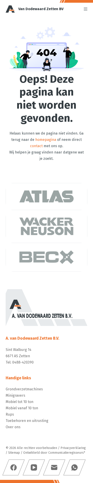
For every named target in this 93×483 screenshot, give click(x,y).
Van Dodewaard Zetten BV (40, 9)
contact (36, 146)
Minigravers (15, 395)
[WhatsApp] (74, 467)
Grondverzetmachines (24, 389)
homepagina (45, 139)
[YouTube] (34, 467)
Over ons (13, 427)
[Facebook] (13, 467)
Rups (10, 414)
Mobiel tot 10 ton (19, 402)
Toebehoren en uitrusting (27, 421)
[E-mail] (54, 467)
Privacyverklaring (73, 448)
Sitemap (14, 453)
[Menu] (85, 9)
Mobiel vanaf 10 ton (22, 408)
